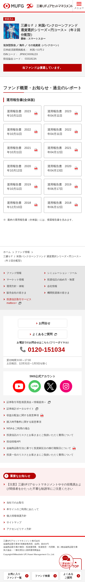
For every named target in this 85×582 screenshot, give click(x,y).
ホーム (7, 252)
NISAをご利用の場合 (18, 428)
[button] (66, 561)
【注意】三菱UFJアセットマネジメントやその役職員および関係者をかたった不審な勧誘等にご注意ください (44, 486)
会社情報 (52, 286)
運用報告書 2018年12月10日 (19, 205)
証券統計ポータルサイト (20, 408)
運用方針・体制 (15, 286)
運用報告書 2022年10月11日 (19, 131)
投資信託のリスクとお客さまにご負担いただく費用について (40, 435)
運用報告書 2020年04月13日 (59, 168)
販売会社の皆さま (16, 292)
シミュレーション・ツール (62, 273)
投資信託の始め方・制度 (60, 279)
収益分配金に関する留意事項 (23, 415)
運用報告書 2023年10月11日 (19, 113)
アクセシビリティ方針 (19, 529)
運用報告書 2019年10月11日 (19, 186)
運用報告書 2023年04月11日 (59, 113)
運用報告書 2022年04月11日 (59, 131)
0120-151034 (46, 349)
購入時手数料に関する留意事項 (24, 421)
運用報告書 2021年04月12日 (59, 150)
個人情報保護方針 (16, 515)
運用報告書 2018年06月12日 (59, 205)
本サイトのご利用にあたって (23, 509)
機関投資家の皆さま (58, 292)
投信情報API (13, 441)
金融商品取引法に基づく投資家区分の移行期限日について (39, 448)
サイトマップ (14, 522)
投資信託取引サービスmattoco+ (19, 301)
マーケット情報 (15, 279)
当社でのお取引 (15, 502)
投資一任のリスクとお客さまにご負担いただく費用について (40, 454)
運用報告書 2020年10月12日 (19, 168)
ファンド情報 (22, 252)
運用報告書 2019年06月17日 (59, 186)
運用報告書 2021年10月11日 (19, 150)
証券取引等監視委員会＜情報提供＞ (26, 402)
